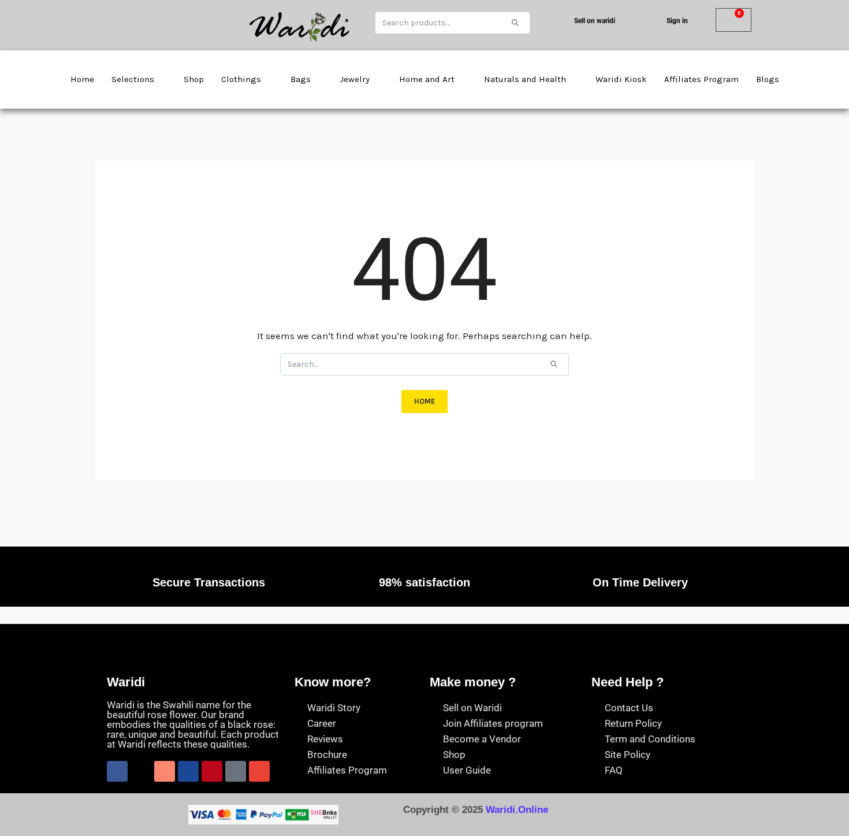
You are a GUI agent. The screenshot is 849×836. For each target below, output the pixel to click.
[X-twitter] (141, 771)
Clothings (241, 79)
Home (82, 79)
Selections (132, 79)
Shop (194, 79)
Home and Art (427, 79)
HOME (424, 401)
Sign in (677, 21)
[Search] (515, 22)
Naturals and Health (525, 79)
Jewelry (355, 79)
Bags (301, 79)
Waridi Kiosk (621, 79)
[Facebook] (117, 771)
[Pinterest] (212, 771)
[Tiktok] (235, 771)
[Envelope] (259, 771)
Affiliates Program (701, 79)
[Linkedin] (188, 771)
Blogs (767, 79)
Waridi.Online (517, 809)
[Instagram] (164, 771)
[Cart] (733, 20)
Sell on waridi (594, 21)
